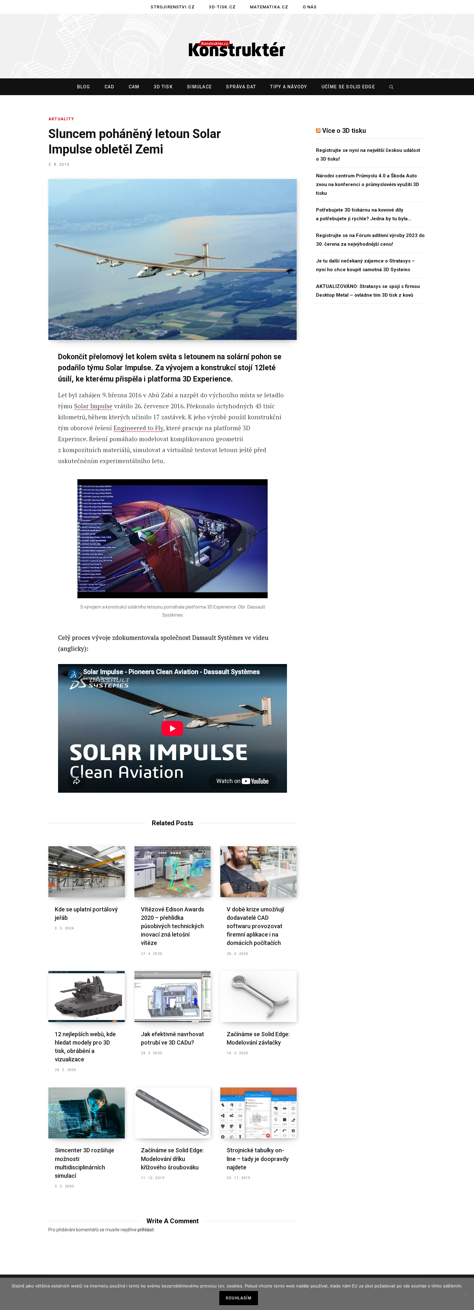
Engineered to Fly (138, 428)
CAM (134, 86)
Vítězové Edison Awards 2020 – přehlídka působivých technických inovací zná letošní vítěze (172, 926)
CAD (109, 86)
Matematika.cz (269, 7)
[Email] (25, 444)
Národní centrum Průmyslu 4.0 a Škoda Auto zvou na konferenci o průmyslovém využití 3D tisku (367, 184)
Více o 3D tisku (344, 130)
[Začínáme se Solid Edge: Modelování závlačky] (258, 996)
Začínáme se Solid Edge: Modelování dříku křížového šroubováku (172, 1158)
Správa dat (241, 86)
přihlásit (146, 1229)
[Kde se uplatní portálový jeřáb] (86, 871)
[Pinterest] (25, 409)
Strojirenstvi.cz (173, 7)
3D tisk (163, 86)
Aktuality (61, 119)
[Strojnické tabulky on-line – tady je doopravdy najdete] (258, 1112)
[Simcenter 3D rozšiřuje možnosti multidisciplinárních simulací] (86, 1112)
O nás (310, 7)
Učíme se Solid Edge (348, 86)
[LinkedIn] (25, 426)
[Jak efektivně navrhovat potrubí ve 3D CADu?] (172, 996)
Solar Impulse (93, 406)
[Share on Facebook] (25, 375)
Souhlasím (239, 1298)
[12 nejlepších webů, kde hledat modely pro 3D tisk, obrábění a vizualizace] (86, 996)
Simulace (199, 86)
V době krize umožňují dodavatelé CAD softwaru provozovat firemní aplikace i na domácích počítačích (255, 926)
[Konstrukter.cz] (237, 46)
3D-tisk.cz (222, 7)
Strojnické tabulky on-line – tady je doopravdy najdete (258, 1158)
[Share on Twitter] (25, 392)
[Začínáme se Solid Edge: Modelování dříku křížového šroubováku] (172, 1112)
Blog (83, 86)
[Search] (390, 86)
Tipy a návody (288, 86)
